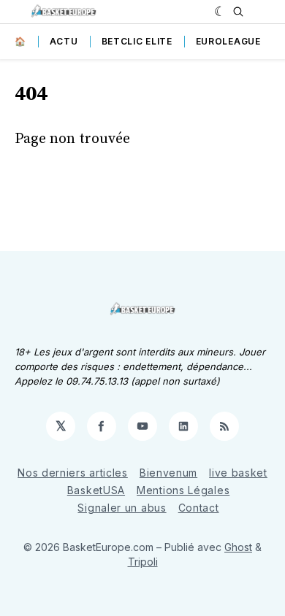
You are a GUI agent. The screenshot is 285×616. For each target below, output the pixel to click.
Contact (198, 507)
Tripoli (143, 561)
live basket (238, 472)
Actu (64, 41)
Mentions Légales (183, 490)
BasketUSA (96, 490)
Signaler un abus (121, 507)
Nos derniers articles (73, 472)
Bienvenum (168, 472)
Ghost (238, 547)
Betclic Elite (137, 41)
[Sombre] (220, 11)
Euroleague (228, 41)
